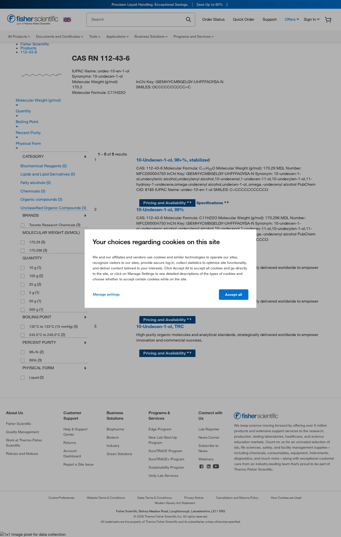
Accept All (233, 294)
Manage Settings (106, 294)
